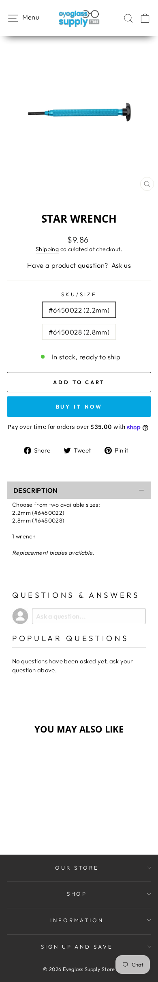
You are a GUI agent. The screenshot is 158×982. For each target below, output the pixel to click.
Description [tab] (35, 490)
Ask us (121, 265)
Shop (77, 893)
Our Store (77, 867)
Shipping (47, 249)
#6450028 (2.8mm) (79, 332)
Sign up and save (77, 946)
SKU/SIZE (79, 294)
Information (77, 920)
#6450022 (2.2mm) (79, 310)
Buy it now (79, 406)
